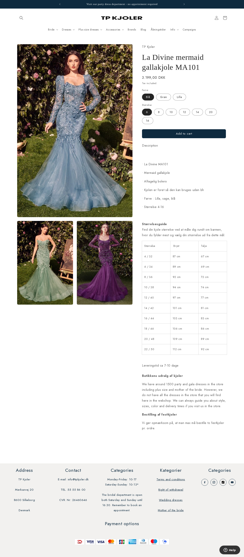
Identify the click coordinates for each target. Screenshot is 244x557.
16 (147, 121)
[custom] (204, 482)
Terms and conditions (171, 479)
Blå (148, 97)
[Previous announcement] (60, 4)
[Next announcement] (184, 4)
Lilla (179, 97)
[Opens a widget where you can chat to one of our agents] (229, 550)
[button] (21, 18)
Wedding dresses (171, 500)
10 (171, 112)
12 (184, 112)
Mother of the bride (171, 510)
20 (211, 112)
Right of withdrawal (170, 490)
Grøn (163, 97)
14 (197, 112)
